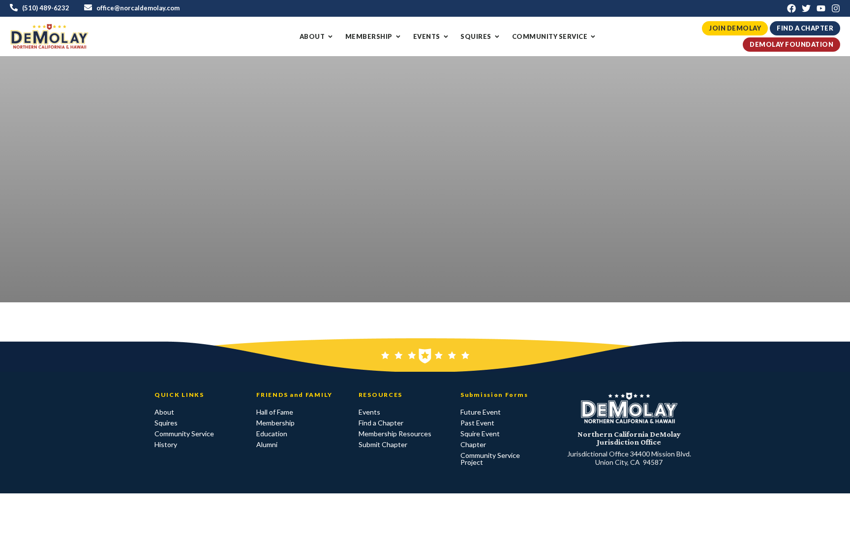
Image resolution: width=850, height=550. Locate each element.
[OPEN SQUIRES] (497, 36)
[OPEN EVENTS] (446, 36)
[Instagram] (835, 8)
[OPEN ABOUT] (330, 36)
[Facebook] (791, 8)
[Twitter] (806, 8)
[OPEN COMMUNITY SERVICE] (593, 36)
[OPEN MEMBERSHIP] (398, 36)
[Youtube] (821, 8)
